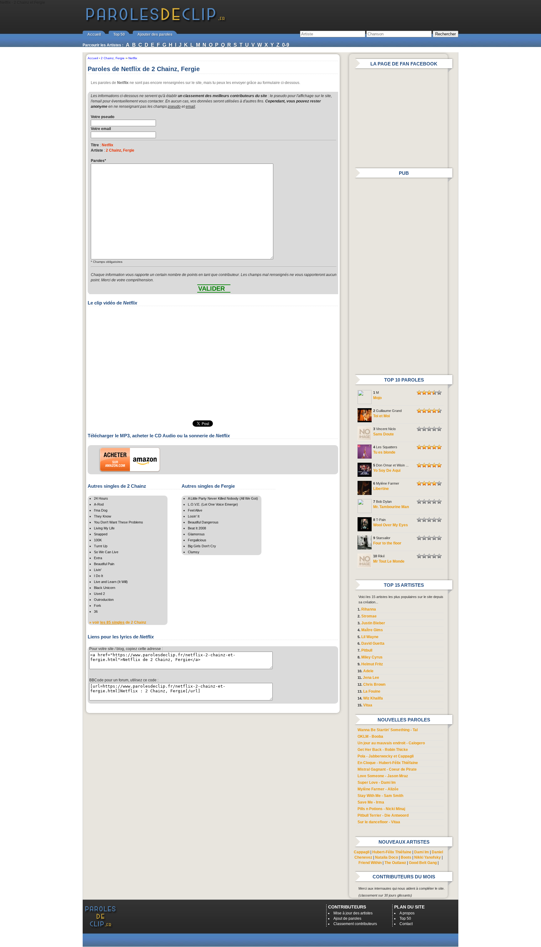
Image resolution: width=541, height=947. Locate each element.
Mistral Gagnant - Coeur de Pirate (387, 769)
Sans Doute (383, 434)
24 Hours (101, 498)
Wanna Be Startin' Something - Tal (388, 730)
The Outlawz (395, 863)
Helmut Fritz (372, 664)
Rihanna (368, 609)
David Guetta (372, 643)
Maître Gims (372, 630)
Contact (406, 924)
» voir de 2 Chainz (117, 622)
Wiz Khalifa (373, 698)
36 (96, 611)
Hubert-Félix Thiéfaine (391, 852)
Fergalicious (197, 540)
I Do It (98, 576)
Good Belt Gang (423, 863)
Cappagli (361, 852)
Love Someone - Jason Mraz (383, 776)
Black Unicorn (104, 588)
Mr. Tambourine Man (391, 507)
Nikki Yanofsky (427, 857)
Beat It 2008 (197, 528)
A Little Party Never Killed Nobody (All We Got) (223, 498)
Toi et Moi (381, 416)
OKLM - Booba (370, 736)
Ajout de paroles (347, 918)
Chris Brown (374, 684)
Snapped (100, 534)
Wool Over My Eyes (390, 525)
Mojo (377, 398)
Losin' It (193, 516)
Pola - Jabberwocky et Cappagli (386, 756)
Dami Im (421, 852)
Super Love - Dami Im (377, 782)
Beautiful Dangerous (203, 522)
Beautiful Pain (104, 564)
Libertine (381, 489)
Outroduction (104, 599)
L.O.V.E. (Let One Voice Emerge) (213, 504)
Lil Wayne (370, 637)
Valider (211, 288)
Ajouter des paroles (155, 34)
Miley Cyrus (372, 657)
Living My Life (104, 528)
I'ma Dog (100, 510)
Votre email (101, 129)
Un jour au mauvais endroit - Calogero (391, 743)
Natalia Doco (386, 857)
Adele (368, 671)
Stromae (369, 616)
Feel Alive (195, 510)
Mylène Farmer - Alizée (378, 789)
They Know (102, 516)
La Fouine (371, 691)
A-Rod (99, 504)
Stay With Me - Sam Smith (380, 796)
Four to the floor (387, 543)
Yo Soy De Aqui (386, 470)
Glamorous (196, 534)
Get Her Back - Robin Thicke (383, 749)
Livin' (97, 570)
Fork (97, 605)
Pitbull (366, 650)
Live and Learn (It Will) (111, 582)
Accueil (94, 34)
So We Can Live (106, 552)
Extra (98, 558)
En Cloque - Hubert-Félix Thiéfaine (388, 763)
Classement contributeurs (355, 924)
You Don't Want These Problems (118, 522)
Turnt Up (100, 546)
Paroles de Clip (156, 21)
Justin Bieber (373, 623)
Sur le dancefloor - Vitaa (379, 822)
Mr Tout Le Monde (388, 561)
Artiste (97, 150)
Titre (95, 145)
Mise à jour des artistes (353, 913)
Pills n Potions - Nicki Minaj (381, 809)
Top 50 (119, 34)
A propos (407, 913)
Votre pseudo (102, 117)
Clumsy (193, 552)
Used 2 (99, 594)
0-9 (285, 45)
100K (98, 540)
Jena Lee (371, 677)
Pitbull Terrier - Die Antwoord (383, 815)
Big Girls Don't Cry (202, 546)
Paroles (98, 161)
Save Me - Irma (371, 802)
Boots (406, 857)
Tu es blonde (384, 452)
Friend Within (370, 863)
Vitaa (367, 705)
